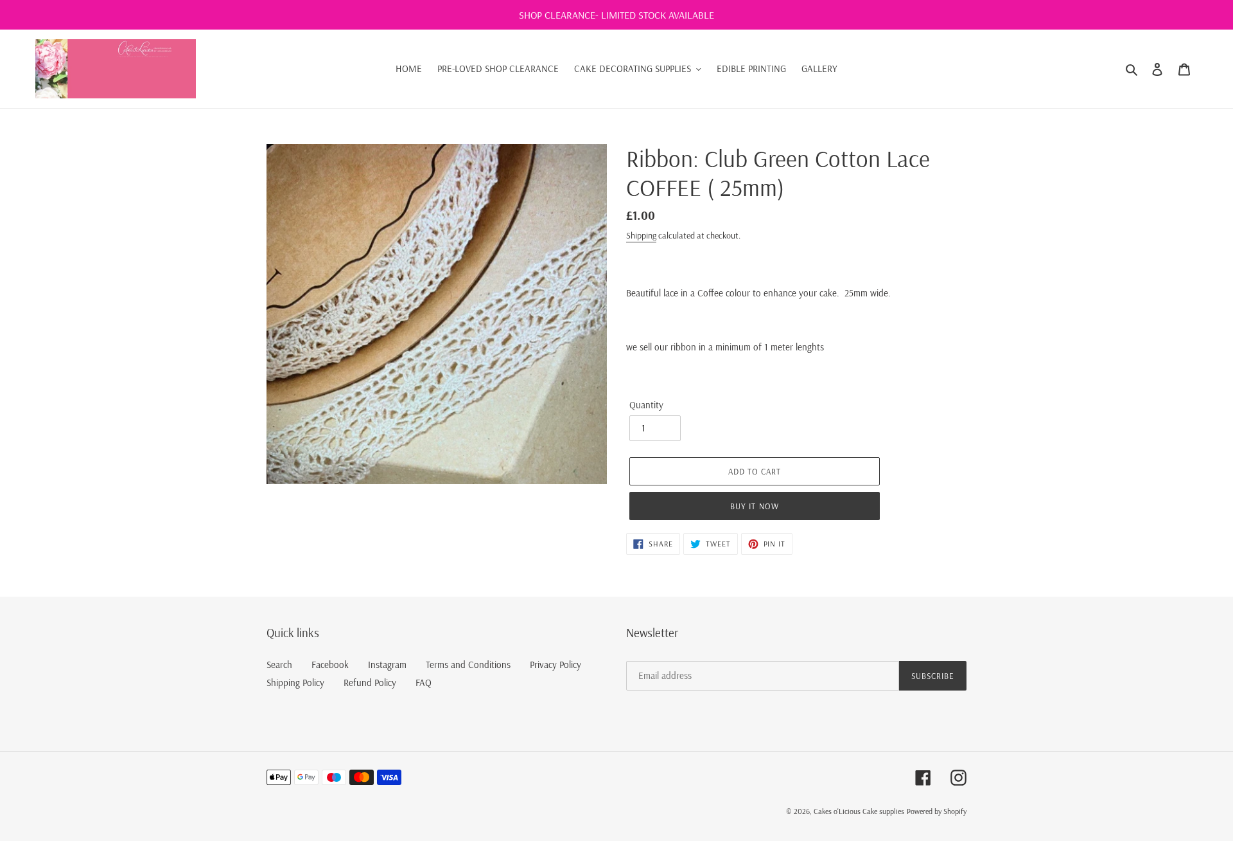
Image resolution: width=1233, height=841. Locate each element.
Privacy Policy (555, 664)
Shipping (641, 235)
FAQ (423, 682)
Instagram (387, 664)
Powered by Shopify (936, 811)
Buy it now (754, 506)
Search (279, 664)
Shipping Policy (295, 682)
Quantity (646, 405)
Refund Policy (370, 682)
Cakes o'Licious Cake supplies (859, 811)
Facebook (330, 664)
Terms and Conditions (468, 664)
